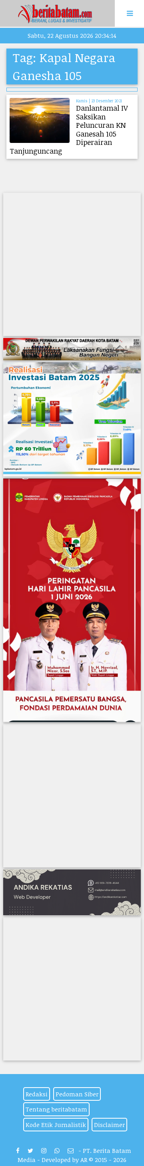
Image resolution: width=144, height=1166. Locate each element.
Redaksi (37, 1094)
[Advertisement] (72, 264)
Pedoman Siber (77, 1094)
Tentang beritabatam (56, 1109)
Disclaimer (109, 1125)
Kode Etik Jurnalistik (56, 1125)
